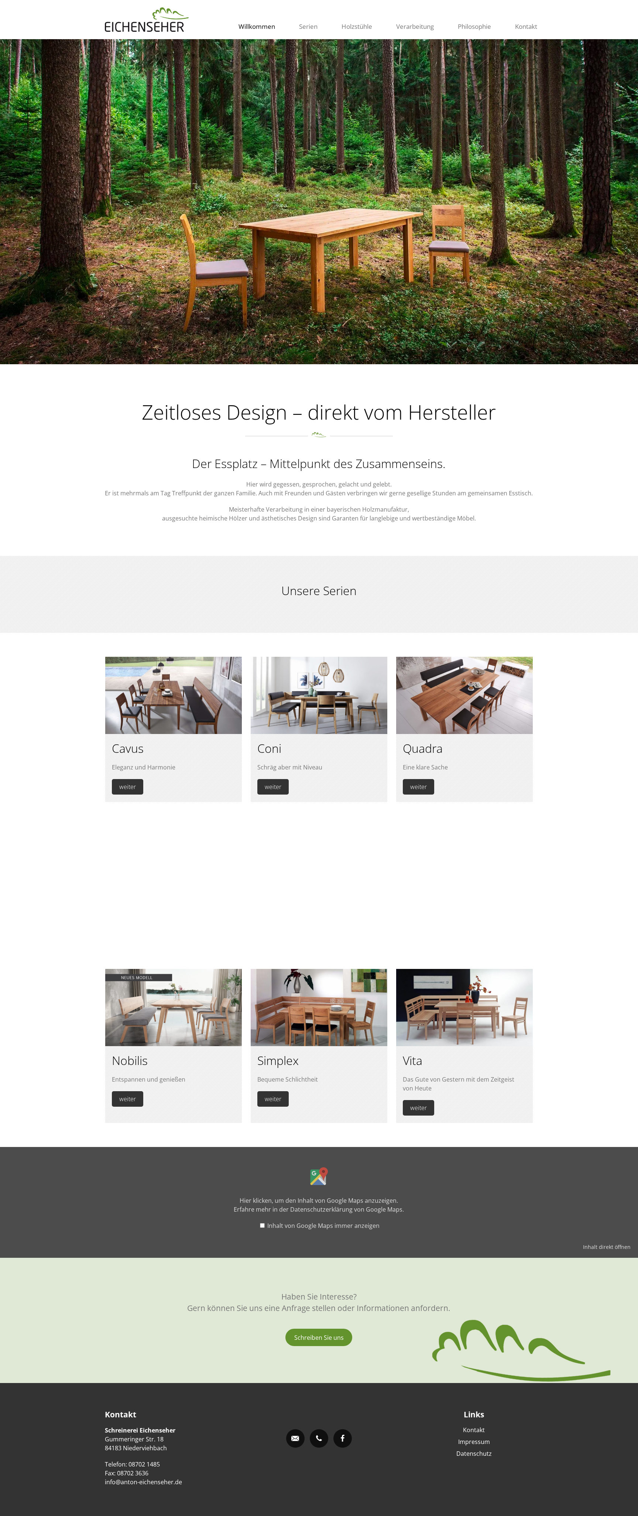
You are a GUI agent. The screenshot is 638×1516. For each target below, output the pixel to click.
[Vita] (464, 1044)
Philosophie (474, 26)
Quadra (423, 748)
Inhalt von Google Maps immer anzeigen (323, 1226)
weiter (127, 787)
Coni (269, 748)
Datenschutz (474, 1454)
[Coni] (319, 732)
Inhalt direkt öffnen (607, 1246)
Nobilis (130, 1060)
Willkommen (257, 26)
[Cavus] (173, 732)
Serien (308, 26)
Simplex (278, 1060)
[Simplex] (319, 1044)
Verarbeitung (415, 26)
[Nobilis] (173, 1044)
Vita (412, 1060)
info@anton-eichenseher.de (143, 1482)
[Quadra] (464, 732)
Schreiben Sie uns (319, 1338)
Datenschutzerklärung (321, 1209)
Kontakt (526, 26)
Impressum (474, 1442)
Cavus (128, 748)
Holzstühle (357, 26)
